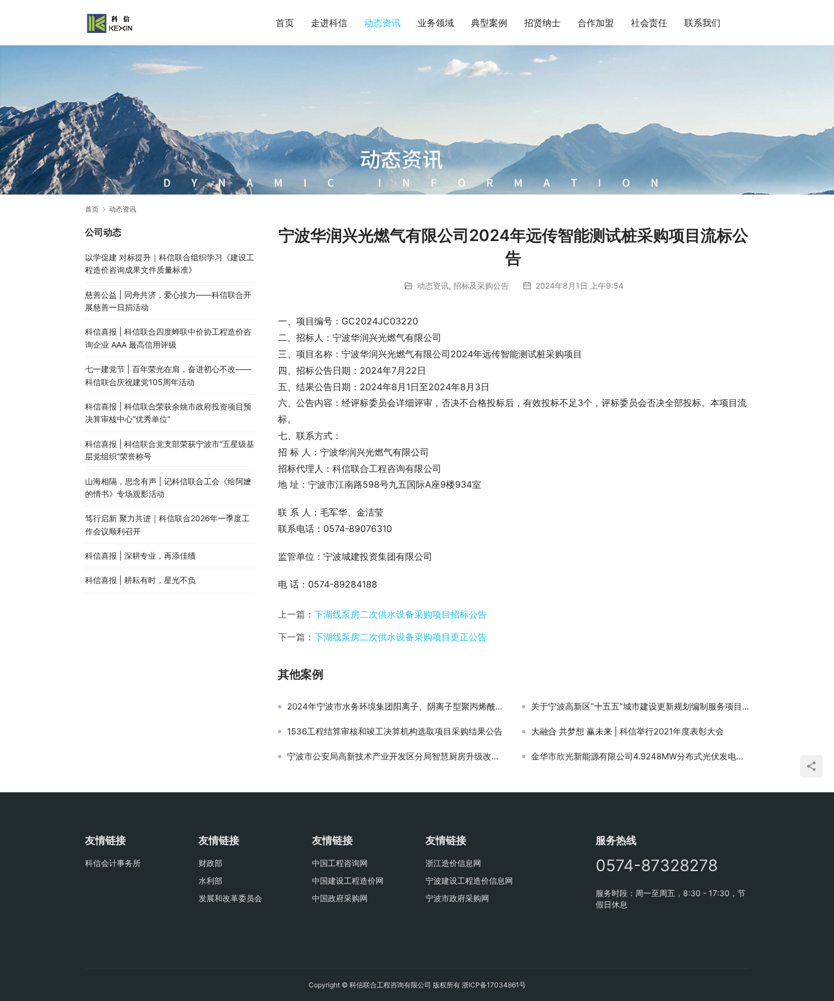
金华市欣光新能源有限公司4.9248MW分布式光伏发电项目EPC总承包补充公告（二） (640, 756)
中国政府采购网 (340, 898)
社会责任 (649, 22)
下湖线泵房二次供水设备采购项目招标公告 (400, 614)
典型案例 (489, 22)
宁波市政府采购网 (457, 898)
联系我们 (702, 22)
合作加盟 (596, 22)
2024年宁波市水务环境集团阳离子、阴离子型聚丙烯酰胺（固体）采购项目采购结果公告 (396, 707)
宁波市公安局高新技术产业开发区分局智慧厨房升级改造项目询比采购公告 (396, 756)
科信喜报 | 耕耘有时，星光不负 (140, 580)
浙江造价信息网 (453, 863)
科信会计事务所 (113, 863)
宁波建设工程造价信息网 (469, 880)
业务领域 (436, 22)
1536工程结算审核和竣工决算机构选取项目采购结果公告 (395, 732)
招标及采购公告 (481, 285)
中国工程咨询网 (340, 863)
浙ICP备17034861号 (494, 985)
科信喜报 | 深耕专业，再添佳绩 (140, 555)
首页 (285, 22)
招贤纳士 (542, 22)
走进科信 (329, 22)
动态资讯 (382, 22)
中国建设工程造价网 (348, 880)
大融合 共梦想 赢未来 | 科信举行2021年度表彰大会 (627, 732)
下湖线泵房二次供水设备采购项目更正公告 (400, 637)
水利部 (210, 880)
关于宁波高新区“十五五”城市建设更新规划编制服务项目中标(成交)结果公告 (640, 707)
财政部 (210, 863)
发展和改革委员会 (230, 898)
